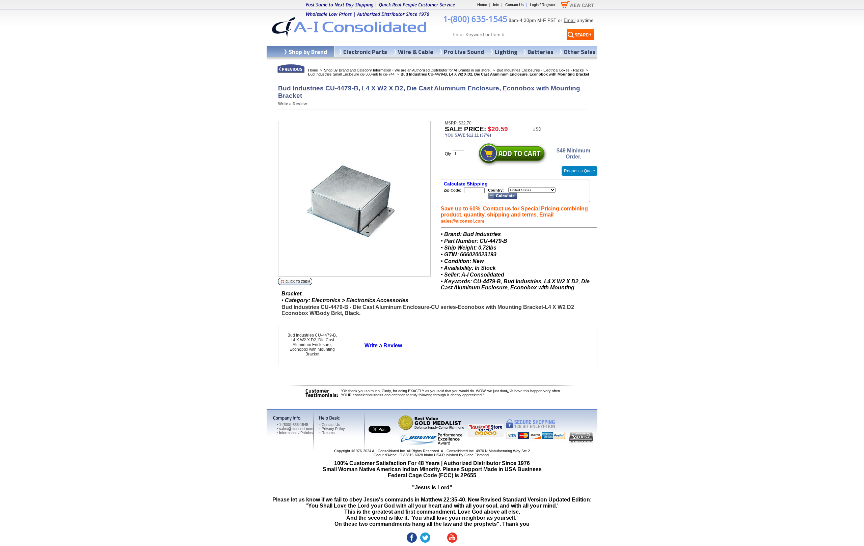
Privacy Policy (332, 429)
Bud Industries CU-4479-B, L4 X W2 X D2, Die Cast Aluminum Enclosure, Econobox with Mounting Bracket (312, 344)
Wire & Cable (415, 51)
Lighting (506, 51)
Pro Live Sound (464, 51)
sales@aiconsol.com (462, 221)
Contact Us (514, 5)
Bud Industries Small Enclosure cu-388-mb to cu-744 (351, 74)
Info (496, 5)
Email (569, 20)
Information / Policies (295, 433)
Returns (327, 433)
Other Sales (580, 51)
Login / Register (543, 5)
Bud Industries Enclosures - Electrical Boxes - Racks (540, 70)
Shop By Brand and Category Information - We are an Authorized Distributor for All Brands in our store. (407, 70)
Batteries (541, 51)
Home (482, 5)
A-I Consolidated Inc (388, 451)
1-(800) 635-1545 (475, 18)
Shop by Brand (308, 51)
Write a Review (292, 104)
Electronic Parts (365, 51)
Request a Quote (579, 171)
